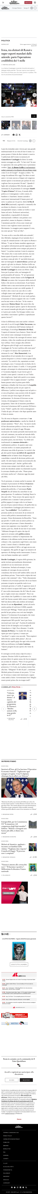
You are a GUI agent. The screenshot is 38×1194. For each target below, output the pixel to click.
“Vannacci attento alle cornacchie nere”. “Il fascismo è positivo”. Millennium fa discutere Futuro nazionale (14, 868)
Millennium (5, 875)
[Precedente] (3, 709)
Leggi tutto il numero (19, 964)
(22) (36, 857)
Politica (5, 40)
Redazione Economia (8, 836)
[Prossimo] (34, 709)
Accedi (11, 1080)
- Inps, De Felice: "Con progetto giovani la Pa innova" (16, 996)
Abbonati (28, 2)
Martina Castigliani (8, 64)
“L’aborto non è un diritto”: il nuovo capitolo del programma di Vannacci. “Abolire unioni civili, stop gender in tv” (12, 704)
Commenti (6, 134)
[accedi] (35, 2)
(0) (26, 719)
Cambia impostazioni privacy (11, 1139)
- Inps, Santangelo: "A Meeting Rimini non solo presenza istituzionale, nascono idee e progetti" (17, 988)
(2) (36, 836)
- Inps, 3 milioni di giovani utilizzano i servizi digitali (16, 999)
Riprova (19, 1119)
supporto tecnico (9, 1113)
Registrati (26, 1080)
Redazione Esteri (7, 814)
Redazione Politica (11, 719)
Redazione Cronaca (8, 857)
